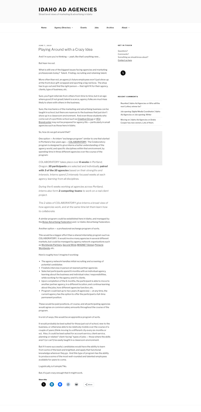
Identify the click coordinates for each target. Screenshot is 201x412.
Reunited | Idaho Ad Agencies (133, 103)
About (124, 27)
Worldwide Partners (51, 245)
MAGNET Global (85, 245)
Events (84, 27)
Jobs (97, 27)
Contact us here (125, 60)
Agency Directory (62, 27)
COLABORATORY (77, 142)
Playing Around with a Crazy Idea (65, 49)
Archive (110, 27)
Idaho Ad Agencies (68, 10)
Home (43, 27)
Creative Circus (85, 119)
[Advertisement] (140, 148)
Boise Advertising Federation (57, 222)
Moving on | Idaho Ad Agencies (134, 119)
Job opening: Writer (143, 114)
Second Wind (69, 245)
